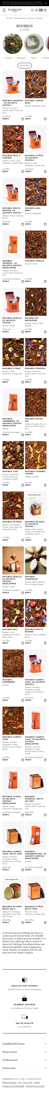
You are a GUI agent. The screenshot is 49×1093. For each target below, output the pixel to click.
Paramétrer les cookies (35, 1086)
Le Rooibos (8, 932)
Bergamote (21, 58)
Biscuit (33, 58)
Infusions (31, 18)
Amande (8, 58)
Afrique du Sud (30, 932)
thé (35, 949)
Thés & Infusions (20, 18)
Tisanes (33, 43)
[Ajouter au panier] (22, 119)
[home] (15, 10)
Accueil (9, 18)
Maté (12, 43)
